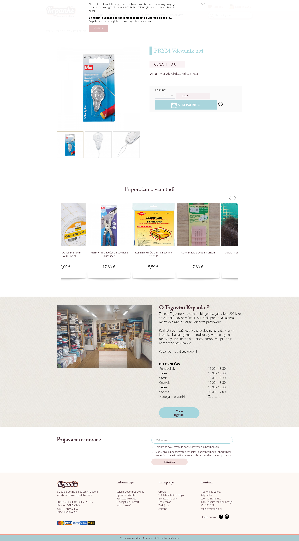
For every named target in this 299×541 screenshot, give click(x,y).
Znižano (162, 509)
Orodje (162, 491)
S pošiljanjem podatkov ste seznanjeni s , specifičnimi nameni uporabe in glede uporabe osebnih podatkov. (193, 453)
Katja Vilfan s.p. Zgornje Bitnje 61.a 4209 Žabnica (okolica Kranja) (216, 498)
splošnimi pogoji (208, 452)
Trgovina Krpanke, (210, 491)
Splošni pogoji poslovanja (130, 491)
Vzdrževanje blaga (126, 498)
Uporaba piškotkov (126, 495)
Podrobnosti (94, 270)
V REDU (98, 28)
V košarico (71, 270)
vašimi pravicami (185, 455)
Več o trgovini (179, 413)
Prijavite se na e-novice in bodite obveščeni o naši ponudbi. (187, 447)
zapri (206, 4)
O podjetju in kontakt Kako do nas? (127, 503)
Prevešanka (164, 502)
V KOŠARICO (189, 104)
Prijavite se (169, 462)
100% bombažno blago (171, 495)
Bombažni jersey (167, 498)
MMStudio (174, 537)
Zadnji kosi (164, 505)
